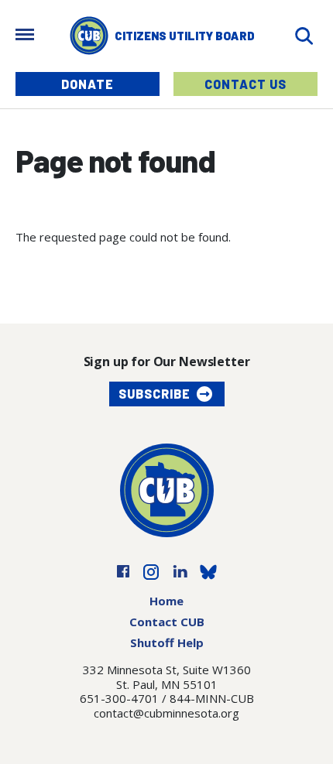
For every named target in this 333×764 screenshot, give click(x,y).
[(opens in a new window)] (123, 570)
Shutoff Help (167, 642)
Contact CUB (166, 621)
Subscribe (154, 393)
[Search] (304, 36)
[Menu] (24, 36)
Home (166, 600)
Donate (87, 84)
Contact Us (245, 84)
